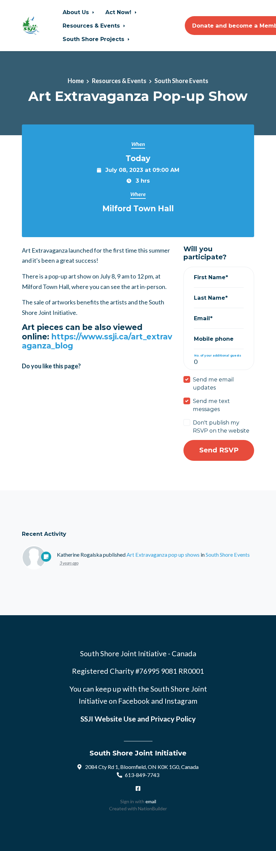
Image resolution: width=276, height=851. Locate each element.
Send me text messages (211, 405)
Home (76, 80)
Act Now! (119, 12)
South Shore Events (181, 80)
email (150, 801)
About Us (77, 12)
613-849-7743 (142, 775)
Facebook (134, 701)
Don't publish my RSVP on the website (221, 426)
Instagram (181, 701)
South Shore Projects (94, 39)
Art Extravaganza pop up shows (163, 554)
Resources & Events (92, 25)
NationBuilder (152, 808)
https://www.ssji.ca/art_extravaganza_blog (97, 341)
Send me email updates (213, 383)
